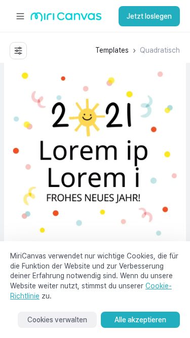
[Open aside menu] (20, 16)
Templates (112, 50)
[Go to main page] (66, 19)
